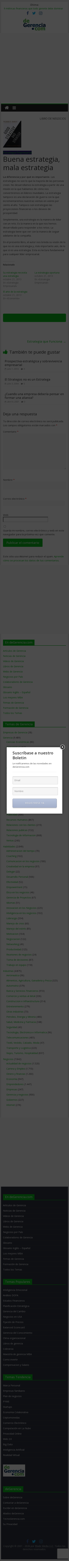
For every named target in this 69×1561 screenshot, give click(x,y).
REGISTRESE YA (34, 803)
